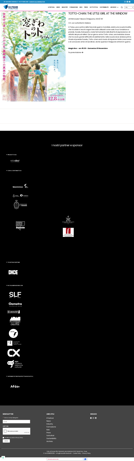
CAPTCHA (5, 426)
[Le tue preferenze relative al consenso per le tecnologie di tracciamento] (3, 458)
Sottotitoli (94, 7)
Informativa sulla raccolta (53, 459)
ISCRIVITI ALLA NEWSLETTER (37, 2)
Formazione (74, 7)
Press (86, 7)
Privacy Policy (19, 437)
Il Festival (51, 7)
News (58, 7)
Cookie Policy (77, 453)
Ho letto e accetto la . (14, 437)
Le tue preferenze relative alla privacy (71, 459)
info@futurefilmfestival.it (64, 453)
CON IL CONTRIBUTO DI (14, 170)
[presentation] (16, 431)
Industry (65, 7)
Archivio (113, 7)
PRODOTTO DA (12, 155)
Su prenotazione (75, 52)
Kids (80, 7)
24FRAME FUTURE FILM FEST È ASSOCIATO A (20, 376)
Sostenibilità (104, 7)
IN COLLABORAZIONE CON (15, 285)
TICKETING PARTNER (14, 262)
